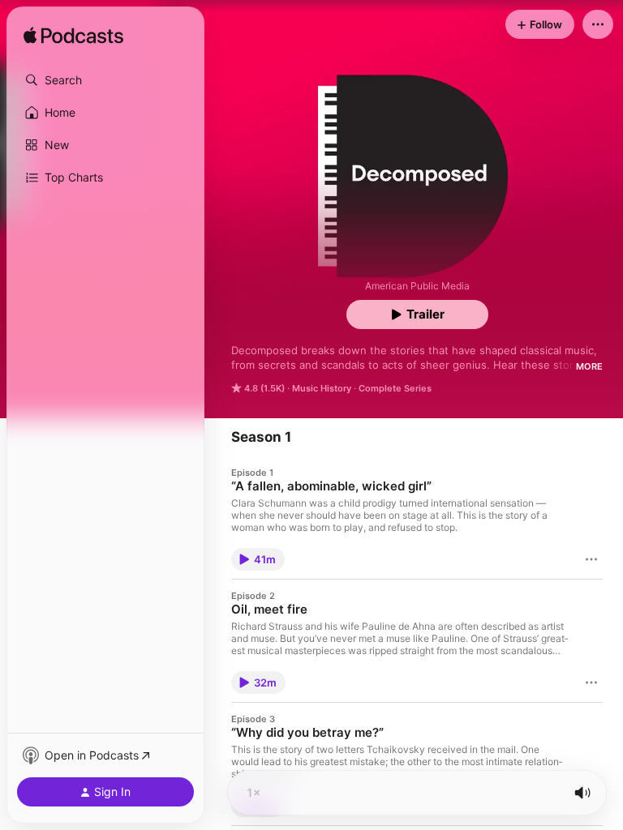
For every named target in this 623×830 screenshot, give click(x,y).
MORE (589, 366)
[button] (105, 80)
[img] (73, 36)
